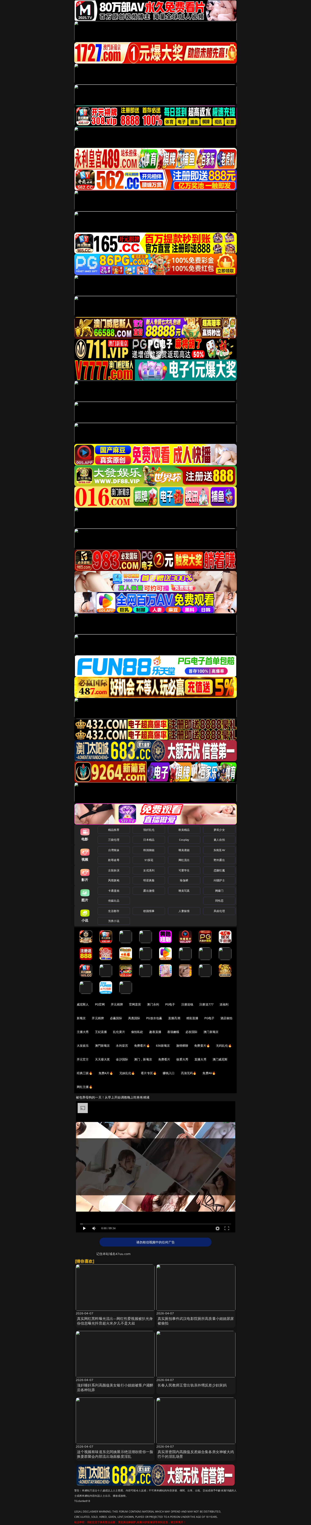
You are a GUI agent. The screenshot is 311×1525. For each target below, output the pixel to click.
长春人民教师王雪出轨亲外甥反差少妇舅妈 (192, 1385)
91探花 (148, 860)
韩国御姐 (148, 850)
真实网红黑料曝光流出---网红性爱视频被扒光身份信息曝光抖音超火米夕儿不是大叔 (115, 1321)
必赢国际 (116, 1018)
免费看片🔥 (142, 1046)
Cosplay (184, 840)
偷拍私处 (137, 1032)
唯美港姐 (184, 850)
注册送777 (206, 1004)
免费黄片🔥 (202, 1046)
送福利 (224, 1004)
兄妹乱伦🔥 (127, 1073)
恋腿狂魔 (219, 870)
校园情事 (148, 911)
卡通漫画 (113, 891)
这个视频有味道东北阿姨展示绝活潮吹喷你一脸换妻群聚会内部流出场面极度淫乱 (115, 1454)
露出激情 (148, 891)
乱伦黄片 (119, 1032)
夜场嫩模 (173, 1032)
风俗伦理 (219, 911)
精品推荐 (113, 830)
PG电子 (170, 1004)
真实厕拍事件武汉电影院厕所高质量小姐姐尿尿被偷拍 (196, 1321)
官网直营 (135, 1004)
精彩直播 (192, 1018)
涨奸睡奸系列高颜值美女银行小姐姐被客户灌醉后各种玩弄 (115, 1387)
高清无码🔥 (189, 1073)
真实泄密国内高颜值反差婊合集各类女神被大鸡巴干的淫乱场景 (196, 1454)
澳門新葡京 (102, 1046)
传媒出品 (113, 900)
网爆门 (219, 891)
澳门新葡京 (211, 1032)
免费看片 (164, 1059)
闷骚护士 (219, 880)
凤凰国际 (134, 1018)
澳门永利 (153, 1004)
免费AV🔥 (209, 1073)
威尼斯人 (83, 1004)
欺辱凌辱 (113, 860)
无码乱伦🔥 (224, 1046)
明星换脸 (148, 880)
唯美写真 (184, 891)
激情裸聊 (182, 1046)
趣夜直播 (155, 1032)
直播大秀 (200, 1059)
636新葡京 (163, 1046)
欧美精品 (184, 830)
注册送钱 (187, 1004)
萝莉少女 (219, 830)
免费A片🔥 (106, 1073)
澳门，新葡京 (143, 1059)
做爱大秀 (182, 1059)
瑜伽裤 (184, 880)
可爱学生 (184, 870)
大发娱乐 (83, 1046)
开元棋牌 (117, 1004)
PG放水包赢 (154, 1018)
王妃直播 (101, 1032)
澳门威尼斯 (220, 1059)
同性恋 (219, 900)
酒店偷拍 (226, 1018)
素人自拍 (219, 840)
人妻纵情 (184, 911)
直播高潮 (174, 1018)
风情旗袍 (113, 880)
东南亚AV (219, 850)
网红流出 (184, 860)
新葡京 (81, 1018)
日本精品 (148, 840)
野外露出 (219, 860)
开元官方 (83, 1059)
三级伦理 (113, 840)
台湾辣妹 (113, 850)
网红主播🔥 (84, 1087)
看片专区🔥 (149, 1073)
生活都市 (113, 911)
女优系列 (148, 870)
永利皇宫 (122, 1046)
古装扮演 (113, 870)
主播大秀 (83, 1032)
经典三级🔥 (84, 1073)
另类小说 (113, 921)
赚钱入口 (169, 1073)
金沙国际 (122, 1059)
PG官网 (100, 1004)
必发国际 (192, 1032)
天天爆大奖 (102, 1059)
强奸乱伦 (148, 830)
